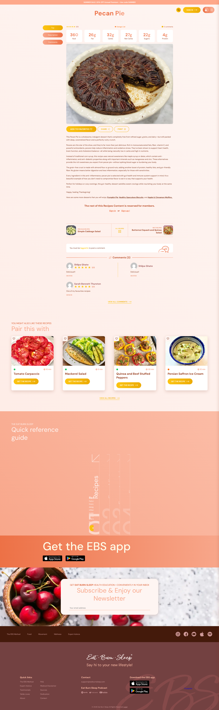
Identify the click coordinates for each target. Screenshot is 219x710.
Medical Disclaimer (48, 686)
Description (53, 35)
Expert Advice (91, 10)
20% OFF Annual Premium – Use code (110, 2)
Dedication (44, 694)
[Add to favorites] (32, 351)
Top (52, 28)
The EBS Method (13, 634)
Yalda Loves (25, 694)
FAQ (42, 682)
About (22, 698)
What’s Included (129, 10)
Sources (43, 690)
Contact (43, 698)
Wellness (57, 634)
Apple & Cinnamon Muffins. (160, 197)
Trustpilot (188, 688)
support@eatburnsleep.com (93, 682)
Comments (52, 42)
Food (54, 10)
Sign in (112, 210)
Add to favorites (80, 129)
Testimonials (25, 690)
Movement (42, 634)
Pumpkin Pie (112, 197)
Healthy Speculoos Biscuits (131, 197)
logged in (84, 248)
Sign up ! (125, 210)
